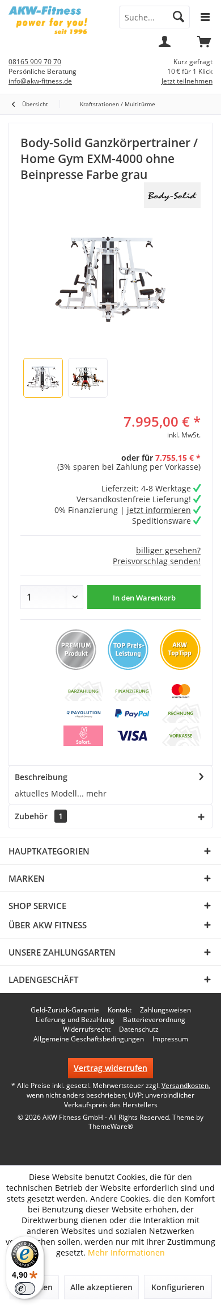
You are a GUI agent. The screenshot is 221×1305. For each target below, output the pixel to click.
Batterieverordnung (154, 1019)
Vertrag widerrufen (110, 1067)
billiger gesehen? (168, 550)
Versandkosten (185, 1085)
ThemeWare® (110, 1126)
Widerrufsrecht (86, 1029)
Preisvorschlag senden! (157, 561)
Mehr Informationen (126, 1252)
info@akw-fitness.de (40, 81)
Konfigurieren (178, 1287)
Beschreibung (41, 777)
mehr (95, 793)
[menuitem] (204, 45)
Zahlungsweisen (165, 1010)
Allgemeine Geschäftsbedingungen (88, 1039)
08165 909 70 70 (34, 61)
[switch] (25, 1288)
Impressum (170, 1039)
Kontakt (119, 1010)
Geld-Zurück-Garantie (65, 1010)
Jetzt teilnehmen (187, 81)
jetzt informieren (159, 510)
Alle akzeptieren (101, 1287)
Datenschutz (139, 1029)
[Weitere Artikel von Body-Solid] (172, 195)
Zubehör (39, 816)
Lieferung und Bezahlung (75, 1019)
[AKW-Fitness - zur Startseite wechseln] (55, 20)
